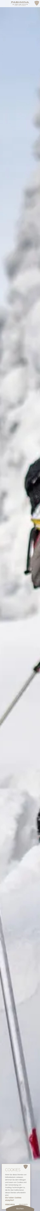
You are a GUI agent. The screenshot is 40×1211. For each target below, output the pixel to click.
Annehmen (10, 1204)
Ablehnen (23, 1204)
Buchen (20, 1208)
